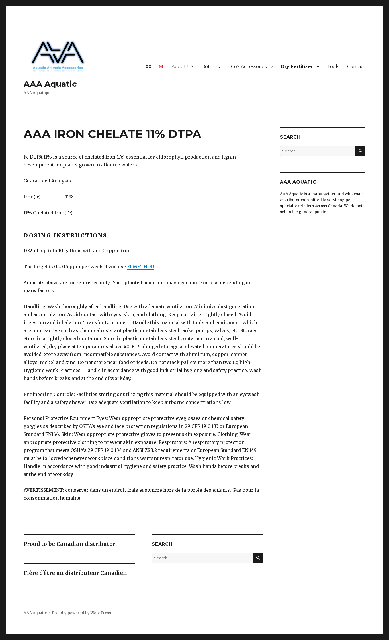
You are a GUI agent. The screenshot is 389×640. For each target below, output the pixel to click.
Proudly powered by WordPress (81, 613)
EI (130, 266)
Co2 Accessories (249, 66)
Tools (333, 66)
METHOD (143, 266)
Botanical (212, 66)
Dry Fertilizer (297, 66)
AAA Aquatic (50, 84)
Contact (356, 66)
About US (182, 66)
